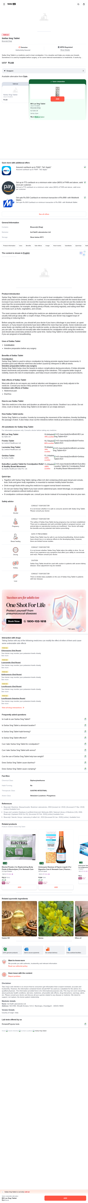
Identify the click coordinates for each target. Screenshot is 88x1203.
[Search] (78, 4)
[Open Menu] (4, 4)
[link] (11, 4)
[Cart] (83, 4)
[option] (9, 246)
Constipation (9, 345)
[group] (44, 15)
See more (4, 656)
